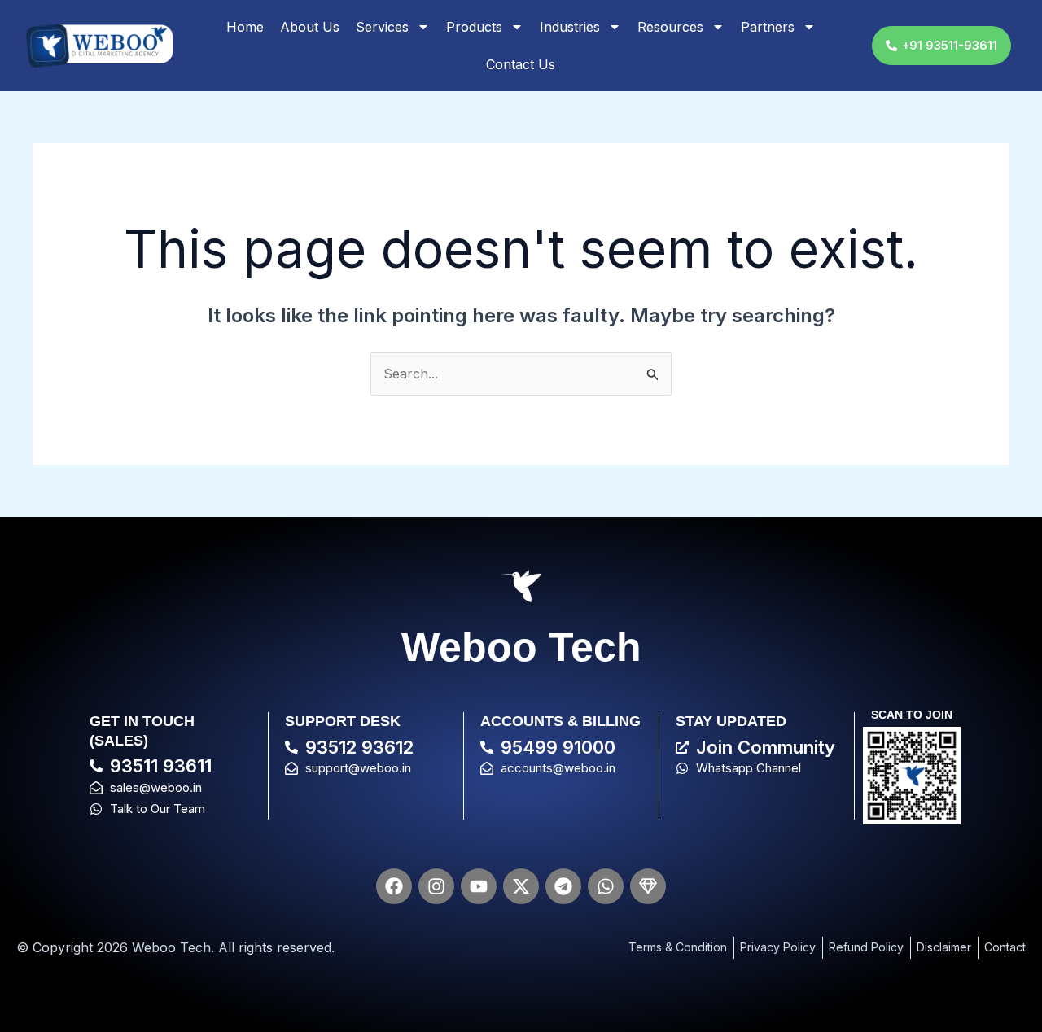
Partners (768, 27)
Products (474, 27)
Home (245, 27)
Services (382, 27)
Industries (570, 27)
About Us (309, 27)
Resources (670, 27)
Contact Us (520, 64)
